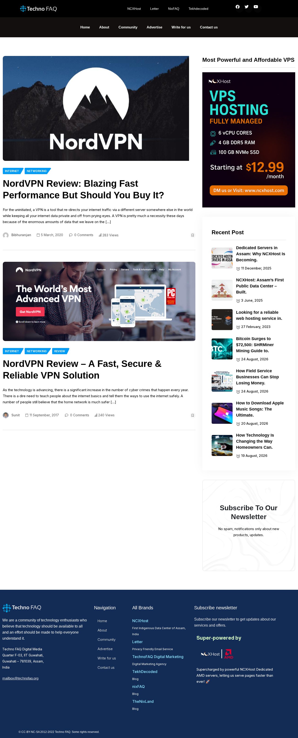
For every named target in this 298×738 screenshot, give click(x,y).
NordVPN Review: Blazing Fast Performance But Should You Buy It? (83, 189)
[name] (96, 108)
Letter (154, 8)
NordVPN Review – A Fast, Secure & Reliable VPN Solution (82, 369)
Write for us (181, 27)
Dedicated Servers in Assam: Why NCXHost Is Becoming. (260, 253)
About (104, 27)
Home (85, 27)
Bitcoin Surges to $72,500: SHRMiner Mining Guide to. (255, 344)
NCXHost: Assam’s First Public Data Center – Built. (260, 286)
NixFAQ (173, 8)
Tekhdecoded (198, 8)
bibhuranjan (21, 235)
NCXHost (134, 8)
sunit (15, 415)
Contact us (209, 27)
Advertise (154, 27)
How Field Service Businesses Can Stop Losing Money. (257, 377)
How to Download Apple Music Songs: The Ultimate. (260, 409)
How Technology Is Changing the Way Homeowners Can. (255, 441)
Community (128, 27)
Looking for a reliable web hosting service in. (259, 315)
